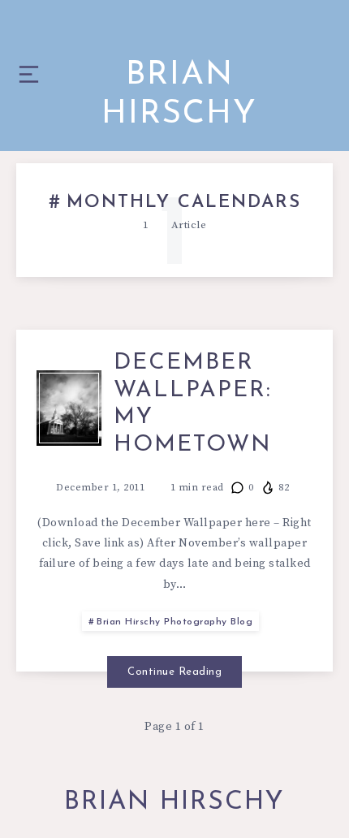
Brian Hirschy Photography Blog (174, 622)
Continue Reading (174, 672)
